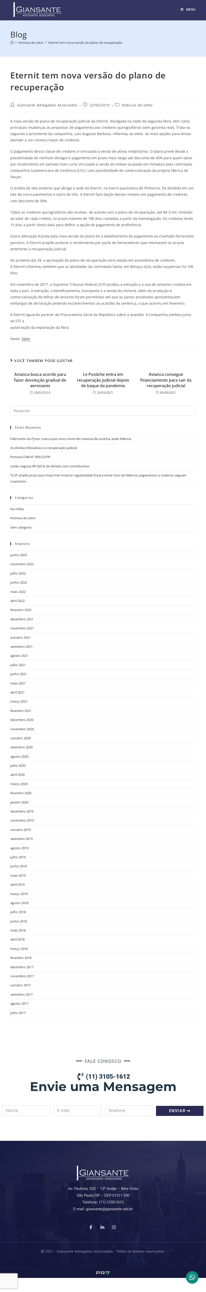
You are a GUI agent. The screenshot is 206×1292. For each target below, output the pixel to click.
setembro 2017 (21, 994)
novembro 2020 (22, 729)
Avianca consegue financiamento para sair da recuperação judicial (165, 380)
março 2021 (19, 701)
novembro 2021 (22, 628)
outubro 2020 (20, 738)
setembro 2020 (21, 747)
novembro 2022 (22, 564)
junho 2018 (18, 921)
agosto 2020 (19, 756)
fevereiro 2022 (20, 610)
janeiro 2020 (19, 802)
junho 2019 (18, 866)
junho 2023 (18, 555)
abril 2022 (17, 600)
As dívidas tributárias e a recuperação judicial (43, 448)
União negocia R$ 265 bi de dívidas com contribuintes (49, 466)
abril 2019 (17, 884)
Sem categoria (20, 527)
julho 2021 (18, 665)
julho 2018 (18, 912)
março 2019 (19, 894)
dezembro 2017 (21, 967)
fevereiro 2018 (20, 957)
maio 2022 (18, 591)
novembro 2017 (22, 976)
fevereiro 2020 (20, 793)
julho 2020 (18, 765)
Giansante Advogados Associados (47, 105)
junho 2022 (18, 582)
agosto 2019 (19, 848)
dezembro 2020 (21, 719)
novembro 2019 (22, 820)
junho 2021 (18, 674)
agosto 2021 (19, 655)
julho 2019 (18, 857)
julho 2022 (18, 573)
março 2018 (19, 948)
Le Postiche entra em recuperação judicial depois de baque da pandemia (103, 380)
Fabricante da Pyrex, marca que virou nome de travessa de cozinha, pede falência (70, 438)
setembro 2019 (21, 838)
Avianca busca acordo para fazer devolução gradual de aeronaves (40, 380)
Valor (26, 338)
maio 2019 (18, 875)
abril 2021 (17, 692)
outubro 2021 (20, 637)
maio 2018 (18, 930)
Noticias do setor (137, 105)
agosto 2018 (19, 903)
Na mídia (17, 509)
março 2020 (19, 784)
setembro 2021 (21, 646)
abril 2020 (17, 774)
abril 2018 (17, 939)
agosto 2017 (19, 1003)
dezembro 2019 (21, 811)
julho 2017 (18, 1013)
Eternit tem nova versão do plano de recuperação (85, 42)
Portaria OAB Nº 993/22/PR (30, 457)
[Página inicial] (12, 42)
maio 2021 (18, 683)
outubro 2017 (20, 985)
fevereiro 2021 (20, 710)
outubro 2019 (20, 829)
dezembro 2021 (21, 619)
